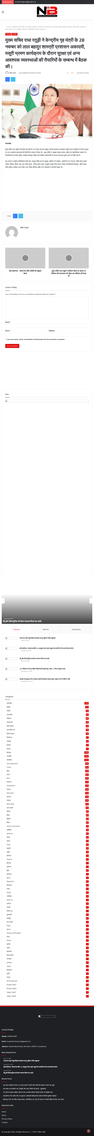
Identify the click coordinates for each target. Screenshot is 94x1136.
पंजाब (8, 889)
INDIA (9, 789)
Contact (5, 1122)
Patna (9, 940)
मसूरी (8, 852)
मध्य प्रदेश (10, 922)
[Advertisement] (47, 188)
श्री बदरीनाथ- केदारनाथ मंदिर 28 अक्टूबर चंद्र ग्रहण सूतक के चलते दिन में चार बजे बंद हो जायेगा (46, 648)
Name (8, 322)
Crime (9, 767)
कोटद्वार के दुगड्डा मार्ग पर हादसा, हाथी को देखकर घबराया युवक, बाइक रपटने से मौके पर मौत (45, 679)
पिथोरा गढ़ (9, 911)
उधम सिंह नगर (11, 730)
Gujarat (9, 859)
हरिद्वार (8, 707)
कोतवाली (9, 951)
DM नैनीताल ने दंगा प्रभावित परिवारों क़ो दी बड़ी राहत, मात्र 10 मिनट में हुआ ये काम (32, 621)
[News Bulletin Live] (47, 12)
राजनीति (9, 756)
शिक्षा (8, 771)
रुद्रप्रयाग (10, 722)
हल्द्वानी (9, 848)
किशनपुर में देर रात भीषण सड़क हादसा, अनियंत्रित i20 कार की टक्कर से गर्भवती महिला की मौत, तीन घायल (33, 1099)
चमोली (8, 711)
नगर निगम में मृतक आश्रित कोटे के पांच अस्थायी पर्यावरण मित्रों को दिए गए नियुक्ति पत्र (38, 2)
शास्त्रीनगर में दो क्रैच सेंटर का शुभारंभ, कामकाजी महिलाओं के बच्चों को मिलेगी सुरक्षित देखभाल (29, 1096)
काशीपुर (9, 918)
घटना (8, 778)
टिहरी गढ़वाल (10, 733)
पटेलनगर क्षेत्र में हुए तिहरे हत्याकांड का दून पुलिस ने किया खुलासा (37, 638)
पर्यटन (8, 774)
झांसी (8, 973)
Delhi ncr (10, 900)
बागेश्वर (9, 745)
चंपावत (9, 749)
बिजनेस (9, 863)
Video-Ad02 (11, 996)
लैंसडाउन (9, 885)
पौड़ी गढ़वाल (10, 726)
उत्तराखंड (8, 34)
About (4, 1115)
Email (8, 331)
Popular (16, 629)
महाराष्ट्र (9, 874)
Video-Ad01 (11, 992)
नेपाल (8, 937)
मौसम (8, 815)
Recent (46, 629)
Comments (76, 629)
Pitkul (9, 926)
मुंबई (8, 870)
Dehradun (10, 793)
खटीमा (8, 944)
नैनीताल (9, 718)
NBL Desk (12, 73)
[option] (47, 601)
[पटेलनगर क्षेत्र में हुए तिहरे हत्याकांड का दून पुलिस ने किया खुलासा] (11, 641)
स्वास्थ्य (9, 797)
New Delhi (10, 804)
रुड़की (8, 907)
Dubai (9, 892)
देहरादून (9, 752)
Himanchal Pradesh (14, 933)
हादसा (8, 837)
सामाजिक (14, 27)
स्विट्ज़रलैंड (10, 955)
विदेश (8, 822)
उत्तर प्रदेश (10, 808)
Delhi (8, 844)
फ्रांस (8, 948)
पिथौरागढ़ (9, 737)
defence (10, 833)
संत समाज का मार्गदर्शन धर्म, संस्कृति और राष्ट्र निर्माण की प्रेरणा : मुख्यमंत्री (24, 1089)
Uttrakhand (11, 786)
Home (8, 27)
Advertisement (12, 981)
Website (52, 331)
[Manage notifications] (88, 1131)
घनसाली (9, 959)
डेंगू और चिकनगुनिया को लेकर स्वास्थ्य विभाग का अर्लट (35, 658)
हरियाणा (9, 856)
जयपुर (8, 977)
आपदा (8, 841)
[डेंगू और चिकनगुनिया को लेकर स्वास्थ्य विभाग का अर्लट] (11, 661)
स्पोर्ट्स (9, 800)
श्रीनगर (9, 867)
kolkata (9, 962)
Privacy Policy (7, 1119)
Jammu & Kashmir (13, 826)
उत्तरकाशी (9, 714)
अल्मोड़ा (9, 741)
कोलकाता (9, 970)
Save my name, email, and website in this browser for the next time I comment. (36, 339)
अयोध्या (9, 903)
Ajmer (9, 929)
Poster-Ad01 (11, 985)
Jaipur (9, 966)
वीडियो (8, 819)
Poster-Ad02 (12, 988)
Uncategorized (12, 763)
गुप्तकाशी (9, 915)
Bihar (8, 878)
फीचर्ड (8, 811)
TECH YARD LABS (39, 1132)
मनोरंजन (9, 782)
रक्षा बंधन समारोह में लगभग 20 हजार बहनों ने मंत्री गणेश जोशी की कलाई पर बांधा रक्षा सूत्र (29, 1085)
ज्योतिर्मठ (9, 896)
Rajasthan (10, 881)
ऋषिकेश (9, 830)
